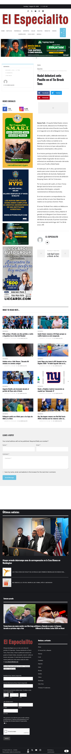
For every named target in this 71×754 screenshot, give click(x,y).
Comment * (6, 454)
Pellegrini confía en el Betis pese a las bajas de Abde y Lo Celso (18, 417)
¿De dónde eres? (8, 701)
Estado (20, 707)
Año (21, 697)
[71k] (5, 109)
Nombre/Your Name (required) (12, 675)
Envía (7, 738)
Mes (11, 697)
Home (39, 65)
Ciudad (5, 707)
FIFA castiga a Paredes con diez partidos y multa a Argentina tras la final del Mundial (18, 335)
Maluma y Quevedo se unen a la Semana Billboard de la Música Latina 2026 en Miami (17, 627)
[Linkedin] (43, 11)
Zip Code (5, 713)
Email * (38, 445)
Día (4, 697)
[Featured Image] (18, 322)
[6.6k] (21, 109)
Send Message (9, 477)
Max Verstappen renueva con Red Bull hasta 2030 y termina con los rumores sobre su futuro (51, 418)
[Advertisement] (35, 495)
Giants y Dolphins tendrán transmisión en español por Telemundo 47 (51, 390)
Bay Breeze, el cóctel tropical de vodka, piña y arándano (32, 582)
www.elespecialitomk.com (11, 661)
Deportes (40, 69)
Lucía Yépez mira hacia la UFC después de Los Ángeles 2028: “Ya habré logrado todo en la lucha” (52, 363)
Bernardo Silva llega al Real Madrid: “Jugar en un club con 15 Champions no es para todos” (51, 627)
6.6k (26, 109)
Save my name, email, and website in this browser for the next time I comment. (30, 472)
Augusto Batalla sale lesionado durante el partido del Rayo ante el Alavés (16, 390)
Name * (5, 445)
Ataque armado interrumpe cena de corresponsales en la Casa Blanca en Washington (31, 561)
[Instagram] (39, 11)
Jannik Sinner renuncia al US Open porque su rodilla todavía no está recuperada (52, 335)
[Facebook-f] (28, 11)
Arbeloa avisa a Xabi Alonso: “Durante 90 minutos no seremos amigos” (16, 362)
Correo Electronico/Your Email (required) (15, 683)
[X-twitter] (32, 11)
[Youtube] (35, 11)
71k (9, 109)
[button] (2, 47)
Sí (5, 723)
